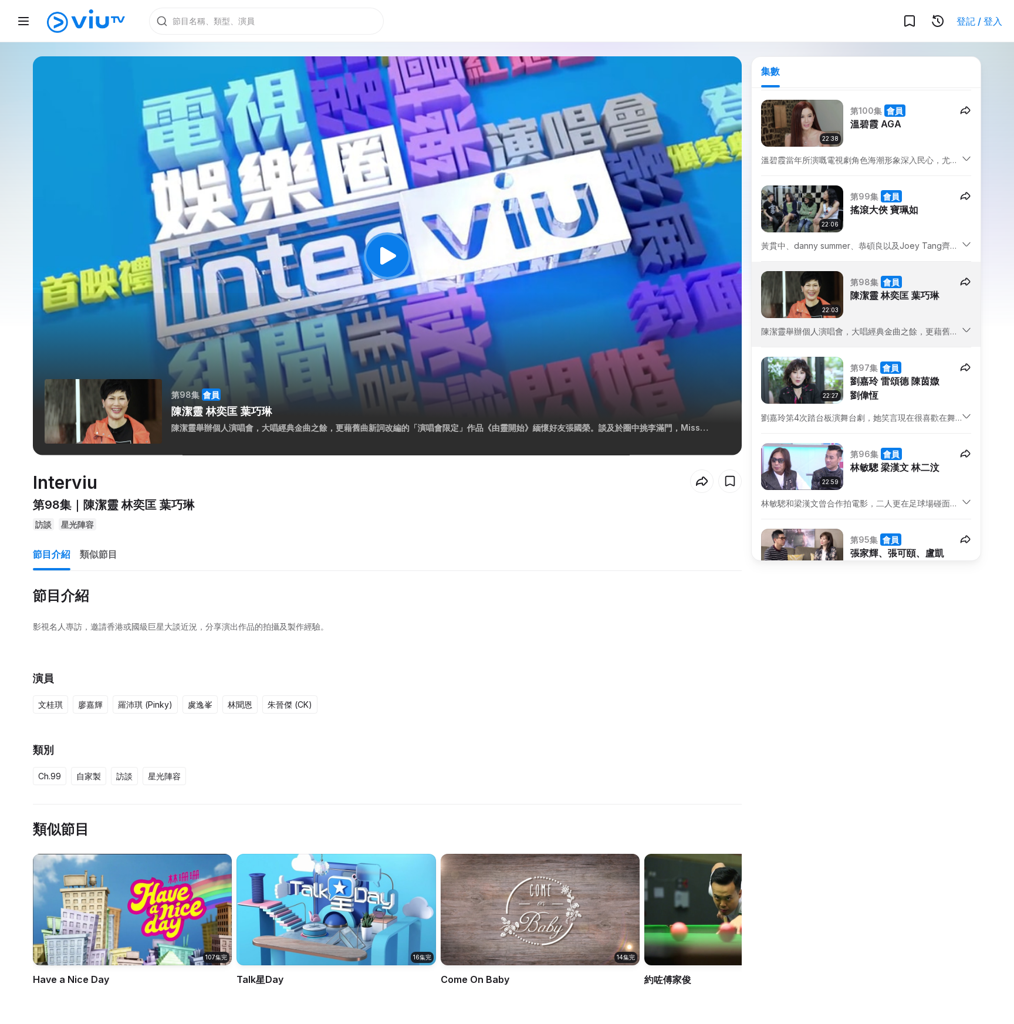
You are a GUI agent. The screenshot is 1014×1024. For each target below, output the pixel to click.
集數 (770, 71)
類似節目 (98, 554)
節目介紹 (51, 554)
